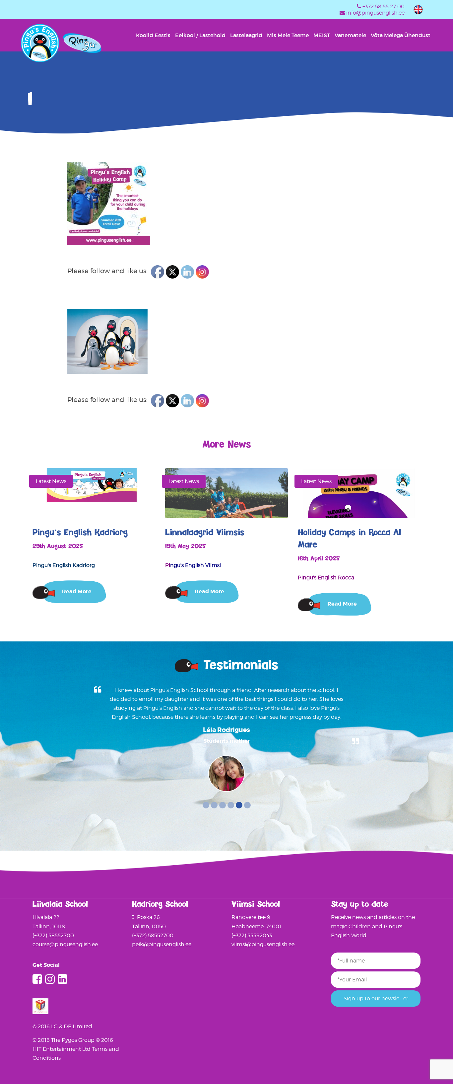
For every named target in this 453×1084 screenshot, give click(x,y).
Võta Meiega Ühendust (400, 35)
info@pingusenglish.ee (375, 13)
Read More (77, 591)
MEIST (321, 35)
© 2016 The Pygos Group (64, 1040)
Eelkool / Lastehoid (200, 35)
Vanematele (350, 35)
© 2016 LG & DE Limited (62, 1026)
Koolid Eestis (153, 35)
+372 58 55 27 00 (383, 6)
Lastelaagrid (246, 35)
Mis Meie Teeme (288, 35)
